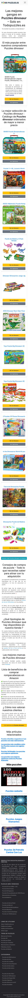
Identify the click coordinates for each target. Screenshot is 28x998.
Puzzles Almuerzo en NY (9, 982)
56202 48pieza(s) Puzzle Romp (14, 204)
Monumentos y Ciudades (9, 895)
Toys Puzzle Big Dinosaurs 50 (14, 346)
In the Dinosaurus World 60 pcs (14, 451)
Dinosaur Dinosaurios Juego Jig (14, 276)
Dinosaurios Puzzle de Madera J (14, 523)
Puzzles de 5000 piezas (9, 957)
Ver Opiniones (14, 102)
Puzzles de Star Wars (8, 973)
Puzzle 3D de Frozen (8, 888)
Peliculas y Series (6, 947)
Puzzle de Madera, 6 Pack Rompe (14, 240)
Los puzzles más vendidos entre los (13, 746)
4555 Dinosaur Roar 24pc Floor (14, 311)
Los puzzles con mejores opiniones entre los (11, 758)
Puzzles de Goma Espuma (9, 963)
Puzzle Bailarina (6, 897)
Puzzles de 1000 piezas (9, 976)
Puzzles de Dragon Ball (8, 978)
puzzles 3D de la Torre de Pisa (13, 648)
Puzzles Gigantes (7, 980)
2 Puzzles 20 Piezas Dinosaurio (14, 416)
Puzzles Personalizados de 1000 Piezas (13, 893)
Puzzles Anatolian (7, 984)
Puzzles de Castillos (8, 961)
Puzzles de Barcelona (8, 966)
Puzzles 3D (4, 938)
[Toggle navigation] (25, 2)
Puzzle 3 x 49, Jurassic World (14, 168)
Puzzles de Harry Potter (9, 903)
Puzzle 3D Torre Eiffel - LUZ (9, 886)
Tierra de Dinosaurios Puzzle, (14, 487)
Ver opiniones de (14, 725)
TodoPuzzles (17, 996)
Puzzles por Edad (6, 940)
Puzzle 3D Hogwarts (8, 891)
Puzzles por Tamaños (7, 942)
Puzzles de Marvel (7, 905)
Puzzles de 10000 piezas (9, 914)
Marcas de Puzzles (6, 936)
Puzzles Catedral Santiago (9, 911)
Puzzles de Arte (6, 959)
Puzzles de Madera (6, 949)
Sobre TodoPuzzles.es (7, 924)
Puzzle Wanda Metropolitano (10, 907)
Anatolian (7, 664)
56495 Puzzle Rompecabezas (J (14, 132)
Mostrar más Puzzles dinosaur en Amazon (14, 558)
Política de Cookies (6, 926)
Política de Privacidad (7, 928)
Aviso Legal (4, 930)
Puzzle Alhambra (7, 909)
